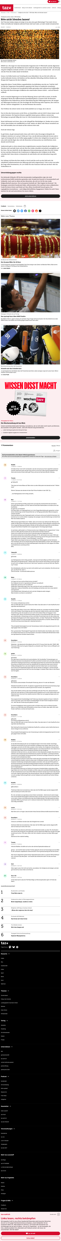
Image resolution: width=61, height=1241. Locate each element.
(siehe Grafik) (28, 138)
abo (2, 1051)
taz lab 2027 (4, 1148)
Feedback (3, 1205)
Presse (3, 1040)
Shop (2, 1190)
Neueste (54, 445)
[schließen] (58, 1214)
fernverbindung (5, 1084)
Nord (2, 980)
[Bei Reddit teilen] (36, 211)
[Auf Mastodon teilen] (18, 211)
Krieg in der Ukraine (6, 999)
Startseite (3, 12)
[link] (18, 8)
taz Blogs (3, 1160)
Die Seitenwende (5, 1032)
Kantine (3, 1186)
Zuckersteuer (4, 995)
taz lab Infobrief (5, 1122)
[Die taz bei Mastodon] (10, 947)
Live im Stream (4, 1140)
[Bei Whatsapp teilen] (29, 211)
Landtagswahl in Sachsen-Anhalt (9, 1002)
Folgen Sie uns (4, 947)
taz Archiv (3, 1171)
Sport (2, 973)
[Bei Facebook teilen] (25, 211)
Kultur (2, 969)
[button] (59, 1)
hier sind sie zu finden (50, 456)
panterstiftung (4, 1066)
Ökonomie (13, 12)
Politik (2, 958)
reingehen (3, 1099)
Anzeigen (3, 1193)
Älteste (58, 445)
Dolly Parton (4, 1010)
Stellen (3, 1036)
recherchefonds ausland (7, 1062)
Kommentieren (11, 206)
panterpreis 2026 (5, 1069)
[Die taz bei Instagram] (17, 947)
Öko (8, 12)
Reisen (2, 1182)
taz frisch (3, 1114)
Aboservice (4, 1209)
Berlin (2, 976)
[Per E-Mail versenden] (14, 211)
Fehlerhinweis (19, 206)
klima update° (4, 1088)
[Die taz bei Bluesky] (13, 947)
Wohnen (3, 1006)
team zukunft (4, 1111)
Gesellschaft (4, 965)
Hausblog (3, 1029)
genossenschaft (5, 1055)
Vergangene (4, 1144)
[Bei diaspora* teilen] (33, 211)
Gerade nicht (53, 1214)
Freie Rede (3, 1095)
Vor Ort (3, 1137)
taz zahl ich (4, 1058)
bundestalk (4, 1081)
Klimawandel (4, 1013)
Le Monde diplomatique (7, 1167)
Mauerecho (4, 1092)
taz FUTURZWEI (5, 1163)
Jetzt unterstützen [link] (30, 196)
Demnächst (4, 1133)
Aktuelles (3, 1025)
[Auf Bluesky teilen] (22, 211)
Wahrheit (3, 984)
